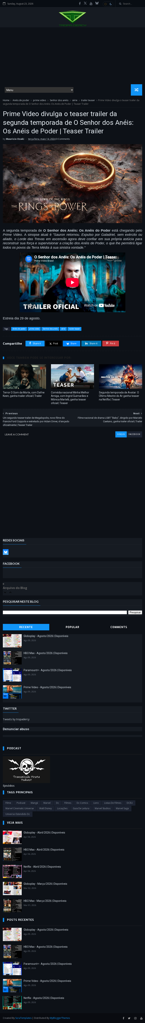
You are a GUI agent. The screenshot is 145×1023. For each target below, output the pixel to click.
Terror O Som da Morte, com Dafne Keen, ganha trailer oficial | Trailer (24, 394)
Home (6, 100)
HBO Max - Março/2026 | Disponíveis (45, 900)
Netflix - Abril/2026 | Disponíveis (42, 866)
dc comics (82, 802)
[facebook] (80, 3)
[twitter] (129, 1018)
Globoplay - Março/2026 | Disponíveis (45, 883)
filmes (67, 802)
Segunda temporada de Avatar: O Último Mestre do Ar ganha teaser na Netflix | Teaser (119, 396)
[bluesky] (97, 3)
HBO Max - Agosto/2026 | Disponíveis (46, 653)
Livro (96, 802)
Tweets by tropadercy (16, 719)
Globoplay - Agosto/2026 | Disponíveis (46, 636)
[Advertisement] (72, 55)
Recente (26, 627)
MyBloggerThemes (60, 1018)
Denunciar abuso (16, 729)
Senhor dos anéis (59, 100)
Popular (72, 627)
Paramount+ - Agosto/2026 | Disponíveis (48, 670)
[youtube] (91, 3)
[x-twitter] (85, 3)
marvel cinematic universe (19, 808)
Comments (118, 627)
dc (57, 802)
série (74, 100)
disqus (121, 434)
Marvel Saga (122, 808)
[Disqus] (72, 484)
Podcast (21, 802)
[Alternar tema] (108, 4)
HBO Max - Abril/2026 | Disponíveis (44, 849)
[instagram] (135, 1018)
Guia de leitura (81, 808)
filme (8, 802)
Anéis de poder (21, 100)
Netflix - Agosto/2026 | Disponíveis (44, 997)
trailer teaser (88, 100)
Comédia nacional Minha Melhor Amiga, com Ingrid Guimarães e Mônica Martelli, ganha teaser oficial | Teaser (70, 398)
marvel (47, 802)
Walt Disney (45, 808)
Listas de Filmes (112, 802)
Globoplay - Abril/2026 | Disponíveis (44, 832)
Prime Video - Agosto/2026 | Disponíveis (47, 687)
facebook (134, 434)
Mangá (34, 802)
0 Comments (63, 139)
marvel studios (102, 808)
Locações (62, 808)
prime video (39, 100)
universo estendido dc (17, 814)
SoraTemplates (23, 1018)
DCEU (130, 802)
